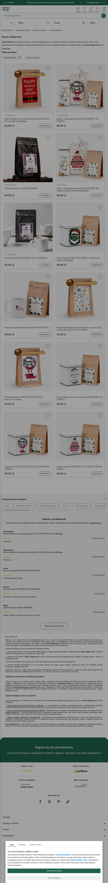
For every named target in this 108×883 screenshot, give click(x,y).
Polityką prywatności (64, 855)
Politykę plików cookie (79, 860)
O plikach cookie (35, 845)
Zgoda (11, 845)
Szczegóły (21, 845)
